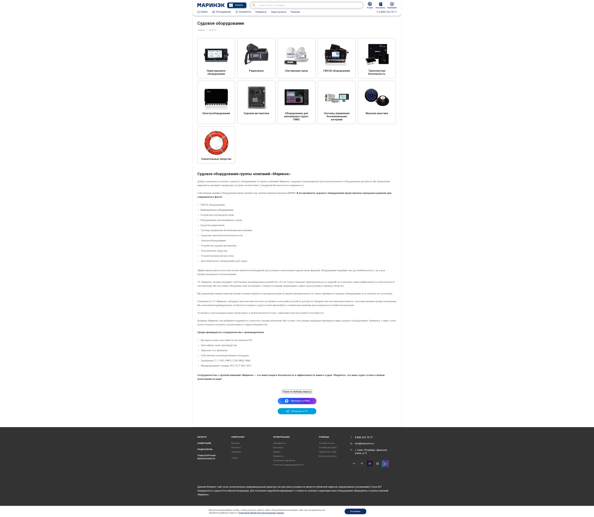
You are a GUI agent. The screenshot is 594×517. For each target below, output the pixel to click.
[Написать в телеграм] (297, 413)
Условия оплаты (327, 443)
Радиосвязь (205, 449)
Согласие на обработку (284, 460)
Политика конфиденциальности (288, 465)
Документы (244, 12)
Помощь (324, 437)
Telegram (361, 463)
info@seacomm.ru (364, 443)
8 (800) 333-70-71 (387, 12)
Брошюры (278, 447)
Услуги (234, 458)
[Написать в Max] (297, 401)
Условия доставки (328, 447)
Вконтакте (354, 463)
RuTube (369, 463)
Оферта (276, 452)
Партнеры (236, 452)
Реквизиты (261, 12)
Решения (295, 12)
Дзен (377, 463)
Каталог (239, 5)
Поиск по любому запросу (297, 391)
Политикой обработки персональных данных (261, 513)
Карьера (235, 443)
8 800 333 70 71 (364, 437)
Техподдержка (223, 12)
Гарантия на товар (327, 452)
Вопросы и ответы (328, 456)
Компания (237, 437)
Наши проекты (278, 12)
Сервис (204, 12)
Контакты (236, 447)
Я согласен (355, 511)
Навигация (204, 443)
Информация (281, 437)
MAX (385, 463)
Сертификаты (279, 443)
